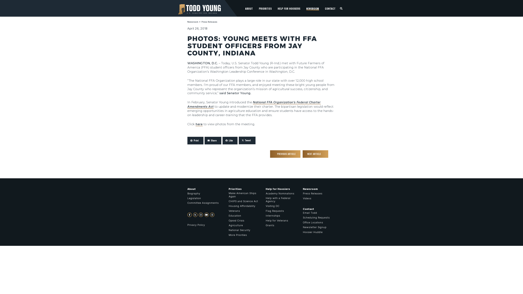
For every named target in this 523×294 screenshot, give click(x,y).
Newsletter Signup (314, 227)
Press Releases (209, 22)
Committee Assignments (203, 202)
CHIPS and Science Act (243, 201)
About (191, 189)
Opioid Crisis (236, 220)
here (199, 124)
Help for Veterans (277, 220)
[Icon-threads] (212, 215)
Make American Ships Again (242, 195)
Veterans (234, 210)
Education (235, 215)
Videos (307, 198)
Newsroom (192, 22)
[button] (195, 140)
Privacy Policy (196, 224)
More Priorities (238, 235)
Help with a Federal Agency (278, 200)
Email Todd (310, 212)
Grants (270, 225)
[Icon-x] (195, 215)
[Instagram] (201, 215)
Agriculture (236, 225)
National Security (239, 230)
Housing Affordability (242, 206)
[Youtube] (206, 215)
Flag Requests (275, 210)
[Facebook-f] (189, 215)
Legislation (194, 198)
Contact (308, 209)
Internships (273, 215)
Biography (193, 193)
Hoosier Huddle (313, 232)
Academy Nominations (280, 193)
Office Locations (313, 222)
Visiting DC (272, 206)
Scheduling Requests (316, 217)
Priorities (235, 189)
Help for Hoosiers (278, 189)
